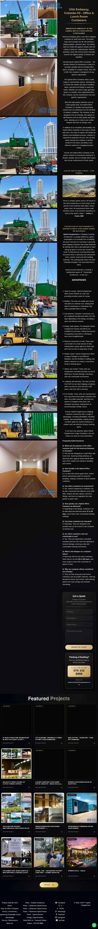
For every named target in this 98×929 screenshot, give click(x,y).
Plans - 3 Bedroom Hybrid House (35, 911)
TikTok (61, 909)
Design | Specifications (35, 917)
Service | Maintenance (10, 920)
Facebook (61, 903)
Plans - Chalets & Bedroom (35, 903)
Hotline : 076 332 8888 (35, 923)
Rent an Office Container (10, 909)
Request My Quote (79, 647)
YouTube (61, 920)
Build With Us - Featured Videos (34, 920)
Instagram (61, 917)
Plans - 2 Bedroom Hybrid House (35, 909)
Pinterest (61, 914)
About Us (9, 923)
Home (10, 906)
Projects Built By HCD (10, 903)
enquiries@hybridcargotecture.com (79, 683)
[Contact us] (94, 925)
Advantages (10, 917)
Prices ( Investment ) (9, 911)
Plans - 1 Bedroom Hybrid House (35, 906)
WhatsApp (61, 911)
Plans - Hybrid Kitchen (35, 914)
